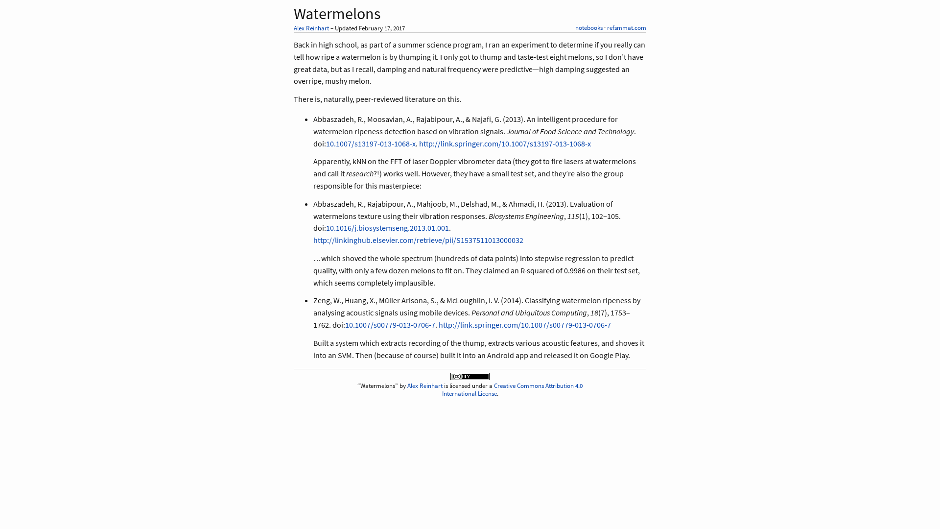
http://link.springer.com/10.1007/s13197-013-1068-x (505, 143)
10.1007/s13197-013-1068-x (371, 143)
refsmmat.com (626, 28)
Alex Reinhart (311, 28)
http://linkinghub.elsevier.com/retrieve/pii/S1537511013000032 (418, 240)
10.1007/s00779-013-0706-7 (390, 325)
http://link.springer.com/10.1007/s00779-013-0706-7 (525, 325)
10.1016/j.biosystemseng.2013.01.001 (387, 228)
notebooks (589, 28)
